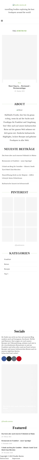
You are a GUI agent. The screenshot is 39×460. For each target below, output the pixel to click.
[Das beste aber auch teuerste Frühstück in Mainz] (20, 388)
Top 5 (6, 274)
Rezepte (7, 269)
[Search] (37, 21)
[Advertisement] (19, 299)
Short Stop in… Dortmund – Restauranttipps (19, 87)
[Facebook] (4, 358)
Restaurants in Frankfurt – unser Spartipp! (17, 161)
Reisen (6, 264)
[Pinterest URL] (8, 204)
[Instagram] (9, 358)
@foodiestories (19, 245)
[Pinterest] (19, 358)
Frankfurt (7, 259)
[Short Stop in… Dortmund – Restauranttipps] (19, 59)
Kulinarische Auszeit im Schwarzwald (15, 184)
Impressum (16, 458)
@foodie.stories (7, 421)
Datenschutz (4, 458)
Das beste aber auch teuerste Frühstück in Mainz (19, 155)
